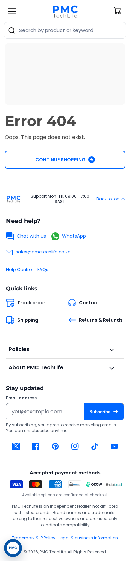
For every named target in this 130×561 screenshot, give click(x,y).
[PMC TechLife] (65, 11)
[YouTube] (114, 446)
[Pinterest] (55, 446)
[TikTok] (94, 446)
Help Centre (19, 269)
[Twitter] (16, 446)
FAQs (42, 269)
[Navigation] (12, 11)
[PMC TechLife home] (13, 199)
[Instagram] (75, 446)
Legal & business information (88, 538)
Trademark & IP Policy (33, 538)
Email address (21, 398)
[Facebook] (35, 446)
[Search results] (11, 30)
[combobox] (65, 30)
